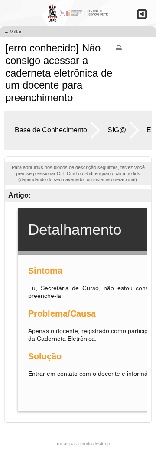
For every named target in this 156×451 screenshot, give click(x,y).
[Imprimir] (119, 51)
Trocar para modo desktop (82, 443)
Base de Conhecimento (51, 130)
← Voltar (13, 31)
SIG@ (116, 130)
